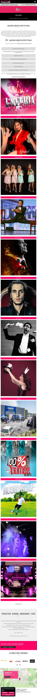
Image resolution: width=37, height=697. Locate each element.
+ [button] (1, 671)
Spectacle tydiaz (17, 74)
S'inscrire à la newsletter (8, 647)
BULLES (19, 599)
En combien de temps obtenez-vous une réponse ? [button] (18, 48)
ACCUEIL (23, 4)
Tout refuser (11, 692)
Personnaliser (8, 694)
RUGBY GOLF (18, 519)
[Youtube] (9, 678)
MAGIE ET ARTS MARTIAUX (18, 237)
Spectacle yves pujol (27, 74)
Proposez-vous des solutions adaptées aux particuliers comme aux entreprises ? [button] (18, 70)
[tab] (18, 48)
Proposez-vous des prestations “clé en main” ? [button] (18, 63)
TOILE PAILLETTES (18, 559)
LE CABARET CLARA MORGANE (18, 157)
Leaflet (31, 688)
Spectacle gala (28, 73)
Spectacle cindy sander (23, 73)
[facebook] (5, 678)
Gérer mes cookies (24, 690)
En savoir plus (3, 690)
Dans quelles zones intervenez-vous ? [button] (18, 55)
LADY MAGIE (18, 398)
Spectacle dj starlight (10, 73)
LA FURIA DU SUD (18, 116)
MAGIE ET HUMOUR (18, 358)
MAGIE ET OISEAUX (18, 277)
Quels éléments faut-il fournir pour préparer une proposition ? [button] (18, 59)
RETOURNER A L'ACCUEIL (18, 603)
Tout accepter (5, 692)
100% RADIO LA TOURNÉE (18, 479)
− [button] (1, 672)
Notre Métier (19, 15)
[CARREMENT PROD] (5, 1)
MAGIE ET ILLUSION (18, 318)
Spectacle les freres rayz (16, 73)
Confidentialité (18, 690)
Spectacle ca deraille (11, 74)
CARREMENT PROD (22, 691)
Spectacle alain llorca (22, 74)
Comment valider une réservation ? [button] (18, 66)
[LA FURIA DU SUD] (18, 9)
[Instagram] (7, 678)
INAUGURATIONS (18, 438)
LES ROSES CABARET (18, 197)
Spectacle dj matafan (4, 73)
